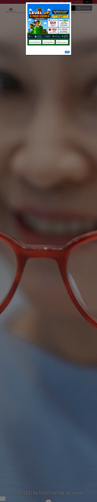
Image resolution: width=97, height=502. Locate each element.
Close (67, 52)
